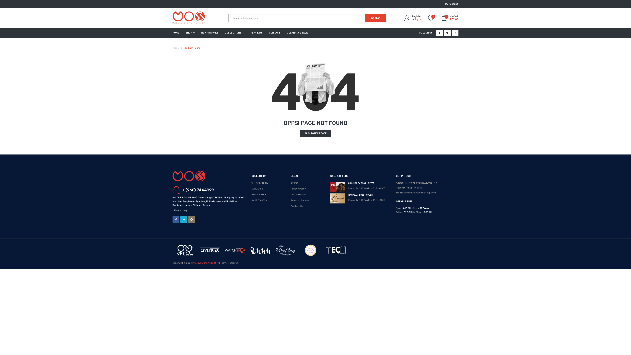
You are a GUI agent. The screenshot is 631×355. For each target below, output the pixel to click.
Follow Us (425, 32)
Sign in (418, 19)
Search (294, 182)
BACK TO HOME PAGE (315, 133)
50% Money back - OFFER (361, 183)
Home (176, 48)
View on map (180, 210)
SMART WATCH (259, 200)
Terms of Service (300, 200)
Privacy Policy (298, 188)
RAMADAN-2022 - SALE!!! (360, 195)
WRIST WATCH (258, 194)
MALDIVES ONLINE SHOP (204, 263)
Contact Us (297, 206)
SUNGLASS (257, 188)
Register (416, 16)
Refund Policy (298, 194)
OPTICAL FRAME (259, 182)
